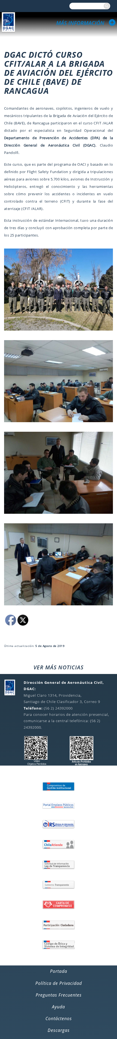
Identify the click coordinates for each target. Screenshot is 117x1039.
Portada (58, 971)
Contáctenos (58, 1018)
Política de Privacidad (58, 983)
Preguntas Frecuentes (59, 995)
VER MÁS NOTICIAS (58, 667)
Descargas (59, 1030)
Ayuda (58, 1007)
